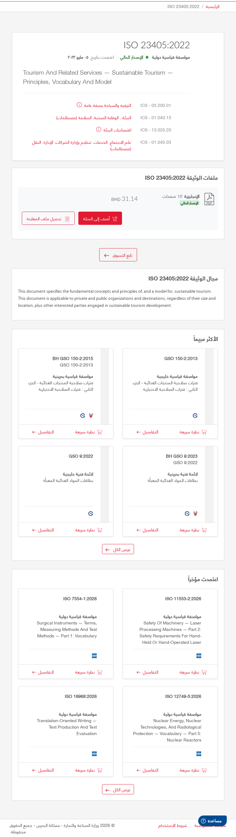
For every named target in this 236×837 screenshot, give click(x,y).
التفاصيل (149, 431)
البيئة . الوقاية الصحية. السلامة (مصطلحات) (93, 117)
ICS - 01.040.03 (155, 142)
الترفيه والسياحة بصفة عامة (107, 105)
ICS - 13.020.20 (155, 129)
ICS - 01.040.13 (155, 117)
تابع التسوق (120, 255)
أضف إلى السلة (97, 218)
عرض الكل (120, 549)
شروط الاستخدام (173, 825)
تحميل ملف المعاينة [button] (46, 218)
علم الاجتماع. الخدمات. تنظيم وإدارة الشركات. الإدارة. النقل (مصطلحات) (81, 145)
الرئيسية (212, 6)
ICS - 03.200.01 (155, 105)
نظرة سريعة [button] (191, 431)
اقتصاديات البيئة (116, 129)
